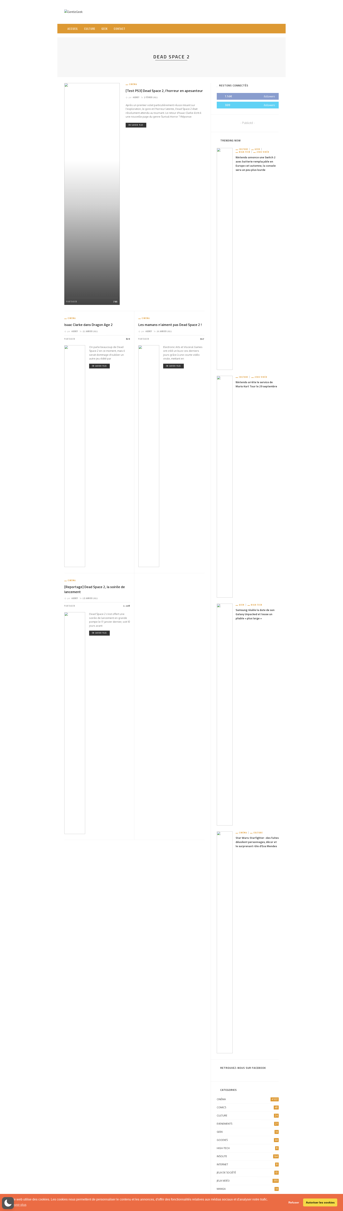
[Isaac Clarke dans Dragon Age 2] (74, 455)
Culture (89, 28)
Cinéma (133, 84)
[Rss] (265, 28)
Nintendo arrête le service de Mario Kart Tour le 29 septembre (256, 384)
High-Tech (244, 152)
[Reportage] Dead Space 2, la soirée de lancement (94, 589)
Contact (119, 28)
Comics (247, 1107)
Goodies (247, 1140)
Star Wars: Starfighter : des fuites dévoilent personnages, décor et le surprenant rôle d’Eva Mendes (257, 842)
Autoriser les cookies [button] (320, 1202)
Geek (104, 28)
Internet (247, 1164)
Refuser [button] (293, 1202)
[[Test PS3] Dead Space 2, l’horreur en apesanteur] (92, 193)
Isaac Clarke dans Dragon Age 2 (88, 324)
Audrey (136, 97)
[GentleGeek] (73, 11)
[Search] (274, 25)
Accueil (72, 28)
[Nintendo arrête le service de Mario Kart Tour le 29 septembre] (225, 486)
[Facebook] (255, 28)
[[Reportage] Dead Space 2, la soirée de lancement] (74, 723)
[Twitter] (260, 28)
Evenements (247, 1123)
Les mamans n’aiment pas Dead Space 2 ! (170, 324)
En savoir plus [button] (16, 1204)
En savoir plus (136, 125)
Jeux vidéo (263, 152)
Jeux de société (247, 1172)
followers (269, 96)
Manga (247, 1188)
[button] (8, 1203)
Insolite (247, 1156)
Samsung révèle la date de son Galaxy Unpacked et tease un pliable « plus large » (255, 614)
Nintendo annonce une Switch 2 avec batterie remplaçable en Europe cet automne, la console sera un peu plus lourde (256, 163)
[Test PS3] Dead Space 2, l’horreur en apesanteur (164, 90)
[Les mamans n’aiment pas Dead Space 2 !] (148, 455)
